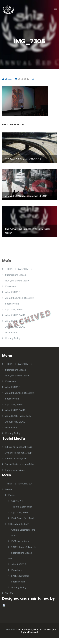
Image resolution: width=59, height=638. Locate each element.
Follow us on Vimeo (15, 469)
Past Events (11, 332)
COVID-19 (17, 500)
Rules (14, 535)
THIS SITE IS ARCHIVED (18, 268)
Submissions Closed (15, 274)
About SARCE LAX (15, 326)
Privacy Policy (12, 338)
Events (11, 495)
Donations (10, 286)
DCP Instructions (20, 541)
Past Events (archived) (22, 518)
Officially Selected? (18, 523)
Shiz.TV (9, 593)
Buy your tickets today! (17, 280)
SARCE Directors (20, 575)
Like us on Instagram (15, 458)
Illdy (13, 629)
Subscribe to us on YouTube (19, 464)
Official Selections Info (23, 529)
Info (10, 558)
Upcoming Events (14, 309)
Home (8, 489)
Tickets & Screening (21, 506)
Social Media (12, 303)
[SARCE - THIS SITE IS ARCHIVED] (8, 8)
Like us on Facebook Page (18, 446)
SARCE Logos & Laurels (23, 546)
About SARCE (12, 292)
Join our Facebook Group (18, 452)
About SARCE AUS (15, 315)
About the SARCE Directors (19, 297)
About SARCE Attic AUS (18, 320)
